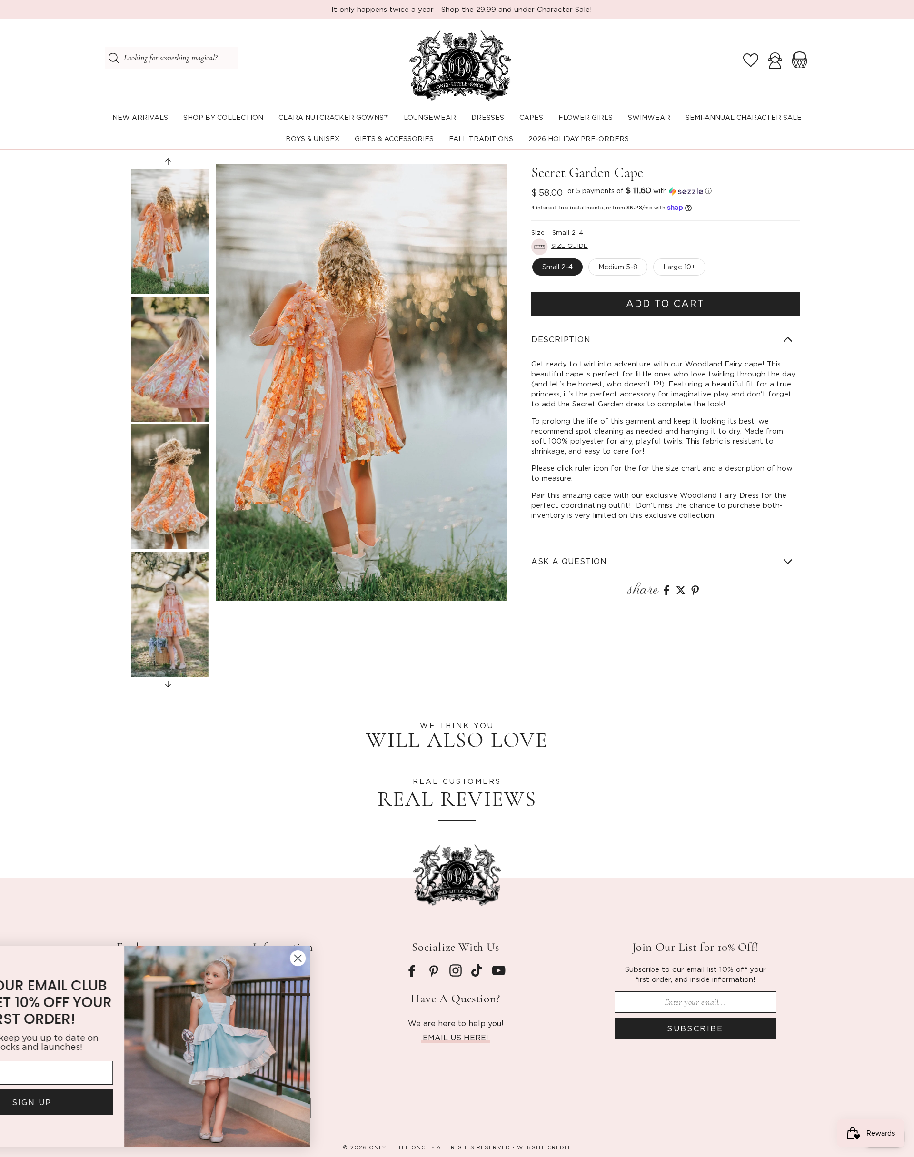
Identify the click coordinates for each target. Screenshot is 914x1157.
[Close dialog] (368, 958)
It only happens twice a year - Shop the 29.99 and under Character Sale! (461, 9)
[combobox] (171, 58)
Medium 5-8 (617, 266)
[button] (223, 118)
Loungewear (430, 117)
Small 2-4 (557, 266)
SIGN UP (102, 1102)
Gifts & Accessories (394, 138)
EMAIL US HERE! (455, 1037)
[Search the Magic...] (114, 58)
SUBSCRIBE (695, 1028)
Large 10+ (679, 266)
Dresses (487, 117)
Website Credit (543, 1147)
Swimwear (649, 117)
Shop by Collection (223, 117)
